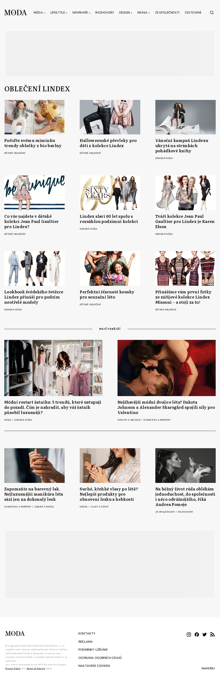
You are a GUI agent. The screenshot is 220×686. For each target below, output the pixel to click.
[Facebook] (197, 635)
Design (124, 13)
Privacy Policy (13, 668)
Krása (143, 13)
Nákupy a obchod (129, 420)
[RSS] (212, 635)
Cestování (193, 13)
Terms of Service (35, 668)
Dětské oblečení (14, 153)
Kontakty (87, 634)
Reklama (85, 642)
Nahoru (208, 668)
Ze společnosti (167, 13)
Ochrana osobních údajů (100, 658)
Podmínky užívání (92, 650)
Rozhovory (104, 13)
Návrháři (80, 13)
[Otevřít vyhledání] (212, 12)
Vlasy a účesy (99, 506)
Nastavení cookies (94, 666)
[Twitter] (204, 635)
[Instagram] (189, 635)
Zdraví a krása (44, 506)
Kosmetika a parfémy (157, 420)
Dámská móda (164, 158)
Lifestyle (57, 13)
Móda (38, 13)
